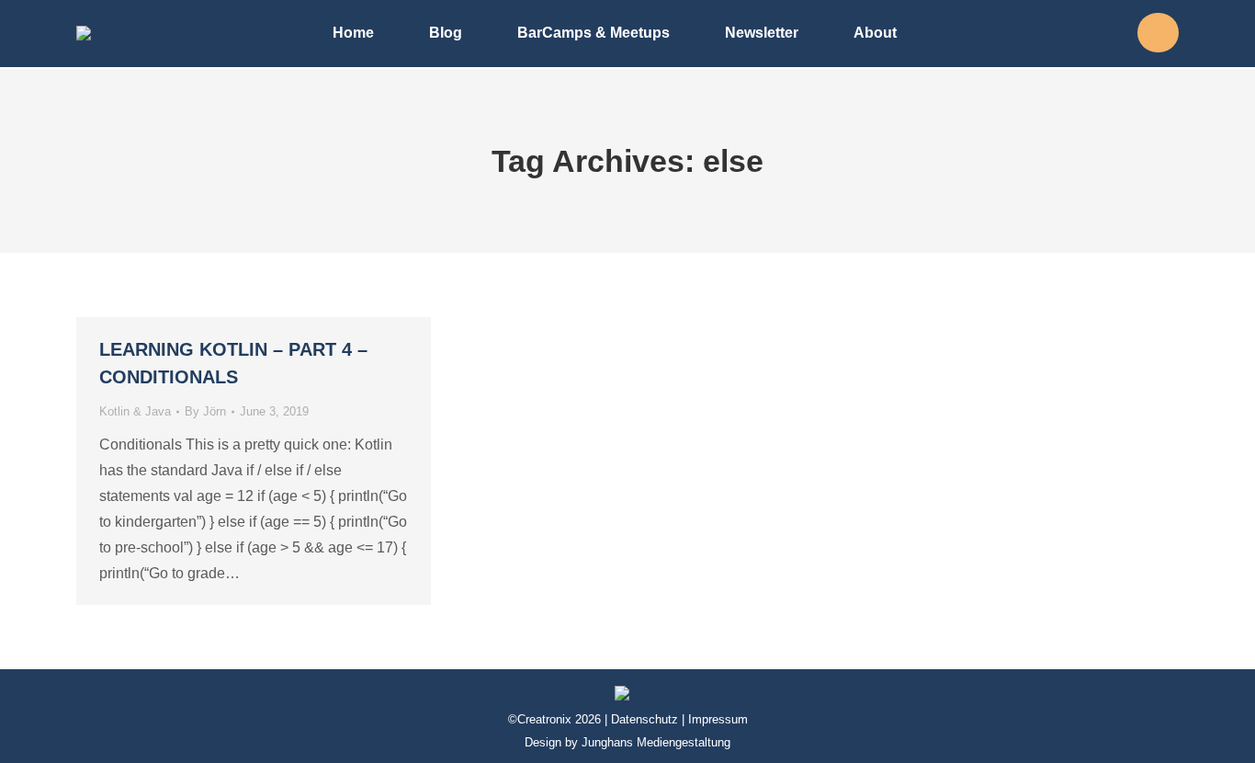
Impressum (718, 719)
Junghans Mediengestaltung (656, 742)
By (205, 411)
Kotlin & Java (135, 411)
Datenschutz (644, 719)
